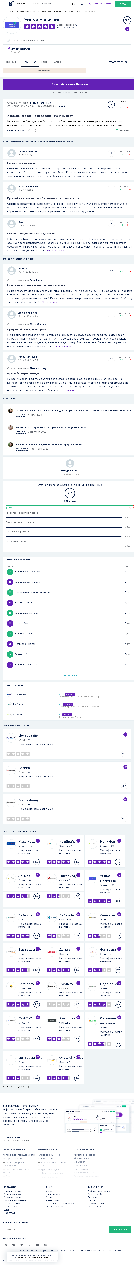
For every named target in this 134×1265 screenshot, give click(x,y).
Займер (24, 876)
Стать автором (12, 1197)
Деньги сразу (38, 368)
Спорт (9, 1176)
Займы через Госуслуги (28, 572)
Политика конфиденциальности (44, 1251)
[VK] (13, 1245)
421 (77, 25)
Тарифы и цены (96, 1204)
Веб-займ (67, 915)
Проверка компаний (15, 1201)
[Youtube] (37, 1245)
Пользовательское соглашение (91, 1251)
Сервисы (50, 1197)
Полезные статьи (13, 1207)
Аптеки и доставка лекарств (19, 1155)
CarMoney (26, 984)
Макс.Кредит (28, 841)
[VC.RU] (45, 1245)
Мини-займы (21, 623)
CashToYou (27, 1018)
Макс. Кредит (19, 694)
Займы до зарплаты (26, 634)
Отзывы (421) (29, 62)
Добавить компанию (99, 1191)
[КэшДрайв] (9, 704)
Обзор (44, 62)
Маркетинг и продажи (53, 1173)
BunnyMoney (28, 800)
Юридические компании (87, 1176)
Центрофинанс (30, 1057)
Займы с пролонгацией (27, 613)
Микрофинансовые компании (33, 12)
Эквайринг (79, 1162)
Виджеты (93, 1201)
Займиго (25, 915)
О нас (49, 1191)
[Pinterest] (21, 1245)
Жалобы (57, 62)
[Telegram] (6, 1245)
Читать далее (55, 250)
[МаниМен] (9, 714)
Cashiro (24, 768)
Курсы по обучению (49, 1155)
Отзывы (22, 846)
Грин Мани (36, 280)
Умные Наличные (40, 103)
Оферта (109, 1251)
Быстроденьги (29, 949)
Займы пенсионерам (26, 665)
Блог (6, 1210)
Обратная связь (54, 1207)
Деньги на (108, 915)
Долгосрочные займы (27, 644)
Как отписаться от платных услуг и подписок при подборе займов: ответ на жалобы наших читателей (74, 411)
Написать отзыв (13, 1191)
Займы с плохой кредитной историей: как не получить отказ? (51, 428)
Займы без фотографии (28, 582)
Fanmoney (67, 1018)
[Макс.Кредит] (9, 694)
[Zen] (29, 1245)
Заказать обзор (96, 1194)
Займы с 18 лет (23, 654)
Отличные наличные (108, 1021)
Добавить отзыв (102, 4)
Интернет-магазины (14, 1159)
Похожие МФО (44, 70)
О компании (11, 62)
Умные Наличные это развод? (60, 12)
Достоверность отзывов (60, 1204)
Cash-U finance (39, 324)
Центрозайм (28, 735)
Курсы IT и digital (50, 1170)
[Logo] (12, 25)
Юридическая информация (17, 1251)
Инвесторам (53, 1201)
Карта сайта (120, 1251)
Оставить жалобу (14, 1194)
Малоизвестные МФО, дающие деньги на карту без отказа (49, 445)
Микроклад (68, 876)
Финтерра (108, 949)
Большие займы (23, 603)
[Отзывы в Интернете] (11, 4)
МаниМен (17, 714)
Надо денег (109, 984)
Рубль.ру (66, 984)
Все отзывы (10, 1213)
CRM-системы (81, 1166)
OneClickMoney (71, 1057)
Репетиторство (49, 1177)
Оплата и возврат (98, 1207)
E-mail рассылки (12, 1204)
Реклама (92, 1197)
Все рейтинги (70, 676)
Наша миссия (53, 1194)
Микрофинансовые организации (32, 592)
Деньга (64, 949)
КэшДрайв (18, 704)
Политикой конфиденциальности (32, 1258)
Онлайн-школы (46, 1159)
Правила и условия (68, 1251)
